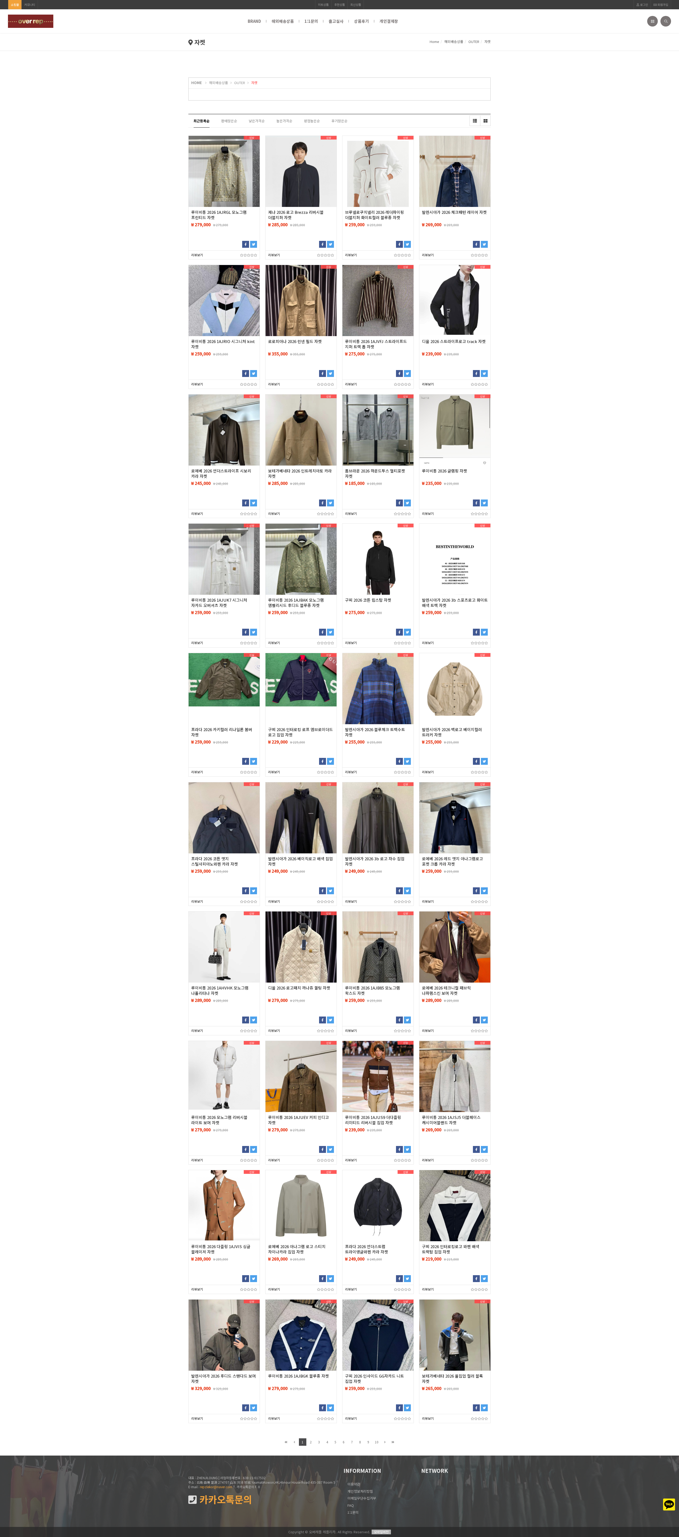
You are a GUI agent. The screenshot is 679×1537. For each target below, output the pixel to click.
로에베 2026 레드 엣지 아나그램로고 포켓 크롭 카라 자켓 (452, 861)
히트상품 (323, 4)
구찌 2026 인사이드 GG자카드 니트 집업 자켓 (374, 1378)
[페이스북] (245, 244)
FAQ (350, 1505)
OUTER (473, 41)
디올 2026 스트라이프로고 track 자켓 (454, 341)
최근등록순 (202, 120)
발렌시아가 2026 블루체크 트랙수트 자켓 (375, 732)
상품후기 (361, 21)
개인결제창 (389, 21)
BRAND (254, 21)
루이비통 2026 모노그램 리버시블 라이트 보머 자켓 (219, 1120)
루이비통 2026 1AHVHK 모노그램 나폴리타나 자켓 (220, 990)
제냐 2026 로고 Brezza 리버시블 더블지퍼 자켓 (296, 215)
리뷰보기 (197, 255)
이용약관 (353, 1484)
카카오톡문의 (224, 1499)
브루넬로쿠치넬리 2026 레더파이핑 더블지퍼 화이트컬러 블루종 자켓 (374, 215)
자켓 (487, 41)
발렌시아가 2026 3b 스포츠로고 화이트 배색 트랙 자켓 (455, 602)
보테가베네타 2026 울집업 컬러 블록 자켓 (452, 1378)
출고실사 (336, 21)
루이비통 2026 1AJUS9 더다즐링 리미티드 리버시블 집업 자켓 (373, 1120)
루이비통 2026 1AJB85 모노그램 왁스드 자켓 (372, 990)
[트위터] (253, 244)
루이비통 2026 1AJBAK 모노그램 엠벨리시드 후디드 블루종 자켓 (296, 602)
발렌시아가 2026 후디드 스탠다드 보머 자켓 (223, 1378)
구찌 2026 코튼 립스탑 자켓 (368, 600)
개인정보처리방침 (360, 1491)
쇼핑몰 (15, 4)
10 (376, 1442)
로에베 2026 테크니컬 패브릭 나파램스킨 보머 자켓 (446, 990)
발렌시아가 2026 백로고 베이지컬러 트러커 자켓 (452, 732)
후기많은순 (339, 120)
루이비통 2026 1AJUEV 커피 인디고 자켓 (298, 1120)
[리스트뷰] (474, 120)
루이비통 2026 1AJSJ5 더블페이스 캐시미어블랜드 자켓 (451, 1120)
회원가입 (662, 4)
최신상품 (355, 4)
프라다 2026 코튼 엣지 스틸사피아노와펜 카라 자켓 (214, 861)
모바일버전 (381, 1532)
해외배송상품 (283, 21)
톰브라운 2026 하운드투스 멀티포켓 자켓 (375, 473)
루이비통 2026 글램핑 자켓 (444, 471)
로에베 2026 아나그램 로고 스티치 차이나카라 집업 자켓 (296, 1249)
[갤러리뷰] (485, 120)
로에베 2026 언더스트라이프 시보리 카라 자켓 (221, 473)
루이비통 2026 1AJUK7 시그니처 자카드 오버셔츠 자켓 (219, 602)
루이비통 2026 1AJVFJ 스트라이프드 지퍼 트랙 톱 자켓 (376, 344)
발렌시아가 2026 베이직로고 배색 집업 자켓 (300, 861)
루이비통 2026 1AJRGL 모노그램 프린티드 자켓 (219, 215)
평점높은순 (312, 120)
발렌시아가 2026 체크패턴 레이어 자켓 (454, 212)
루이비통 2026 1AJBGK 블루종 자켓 (298, 1376)
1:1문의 (311, 21)
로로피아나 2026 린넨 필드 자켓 (295, 341)
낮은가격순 (257, 120)
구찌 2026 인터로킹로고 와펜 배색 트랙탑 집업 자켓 (450, 1249)
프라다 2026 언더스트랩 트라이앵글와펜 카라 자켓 (366, 1249)
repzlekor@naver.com (216, 1486)
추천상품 (339, 4)
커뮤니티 (29, 4)
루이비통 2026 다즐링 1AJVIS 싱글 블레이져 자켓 (220, 1249)
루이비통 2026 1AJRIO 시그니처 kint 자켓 (223, 344)
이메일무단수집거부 (361, 1498)
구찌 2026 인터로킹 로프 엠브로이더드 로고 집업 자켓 (300, 732)
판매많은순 (229, 120)
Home (434, 41)
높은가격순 (284, 120)
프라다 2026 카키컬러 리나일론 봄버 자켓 (221, 732)
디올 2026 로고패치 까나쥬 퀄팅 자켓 (299, 988)
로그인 (643, 4)
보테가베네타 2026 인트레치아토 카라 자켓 (300, 473)
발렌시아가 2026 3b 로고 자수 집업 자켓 (374, 861)
